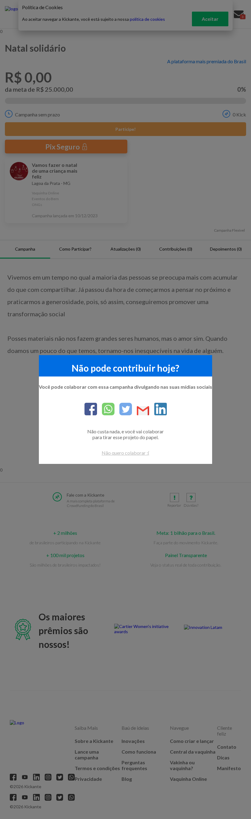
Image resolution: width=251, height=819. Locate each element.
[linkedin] (158, 409)
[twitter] (123, 409)
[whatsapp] (105, 409)
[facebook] (90, 409)
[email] (140, 411)
